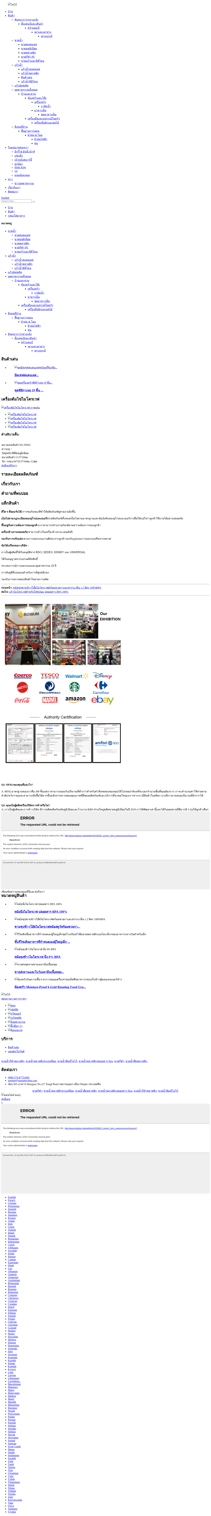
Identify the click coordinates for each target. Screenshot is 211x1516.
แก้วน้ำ (19, 65)
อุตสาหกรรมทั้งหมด (26, 89)
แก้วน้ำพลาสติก (30, 73)
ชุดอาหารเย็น (48, 114)
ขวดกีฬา (119, 1061)
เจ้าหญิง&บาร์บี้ (23, 159)
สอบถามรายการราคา (14, 998)
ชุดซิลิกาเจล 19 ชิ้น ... (29, 390)
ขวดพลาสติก (28, 52)
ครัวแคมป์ (33, 28)
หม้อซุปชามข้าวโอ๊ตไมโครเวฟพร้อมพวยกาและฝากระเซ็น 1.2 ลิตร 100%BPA (57, 587)
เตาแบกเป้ (46, 36)
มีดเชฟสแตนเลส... (27, 375)
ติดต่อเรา (13, 191)
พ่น (36, 143)
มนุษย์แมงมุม (22, 175)
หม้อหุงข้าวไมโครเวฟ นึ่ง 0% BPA (37, 957)
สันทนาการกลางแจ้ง (26, 19)
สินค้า (11, 15)
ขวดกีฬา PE (28, 56)
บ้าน (10, 11)
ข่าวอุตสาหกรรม (24, 183)
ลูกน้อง (19, 164)
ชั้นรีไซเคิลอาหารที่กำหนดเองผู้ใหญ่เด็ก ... (42, 942)
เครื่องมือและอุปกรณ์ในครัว (44, 118)
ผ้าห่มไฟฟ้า (40, 139)
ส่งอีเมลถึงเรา (9, 465)
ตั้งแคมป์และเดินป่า (32, 23)
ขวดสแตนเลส (29, 44)
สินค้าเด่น (26, 77)
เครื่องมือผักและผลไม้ (46, 122)
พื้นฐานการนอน (30, 131)
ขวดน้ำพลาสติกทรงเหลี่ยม (41, 1061)
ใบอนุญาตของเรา (18, 147)
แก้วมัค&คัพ (22, 85)
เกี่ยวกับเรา (14, 187)
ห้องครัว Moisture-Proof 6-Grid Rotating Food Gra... (50, 987)
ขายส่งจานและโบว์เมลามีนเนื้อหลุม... (39, 972)
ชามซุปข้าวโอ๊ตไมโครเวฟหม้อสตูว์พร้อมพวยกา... (47, 926)
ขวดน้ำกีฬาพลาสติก (12, 1061)
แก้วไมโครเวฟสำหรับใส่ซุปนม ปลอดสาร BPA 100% (38, 591)
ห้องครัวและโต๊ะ (37, 98)
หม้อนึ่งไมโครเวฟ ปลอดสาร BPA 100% (41, 911)
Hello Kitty (20, 167)
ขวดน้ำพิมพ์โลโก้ (67, 1061)
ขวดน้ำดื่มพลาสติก (136, 1061)
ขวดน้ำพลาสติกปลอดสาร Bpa (96, 1061)
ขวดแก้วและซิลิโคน (32, 61)
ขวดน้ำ (19, 40)
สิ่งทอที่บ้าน (21, 126)
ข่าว (10, 179)
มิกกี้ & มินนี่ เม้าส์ (25, 151)
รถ (16, 171)
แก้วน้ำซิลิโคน (29, 81)
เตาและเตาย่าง (42, 32)
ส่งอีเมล (5, 1099)
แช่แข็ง (19, 155)
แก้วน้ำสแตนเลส (30, 69)
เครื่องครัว (40, 102)
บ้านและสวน (28, 93)
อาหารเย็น (40, 110)
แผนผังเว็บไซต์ (16, 1051)
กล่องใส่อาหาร (16, 215)
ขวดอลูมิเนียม (29, 48)
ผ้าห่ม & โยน (35, 135)
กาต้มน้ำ (46, 106)
